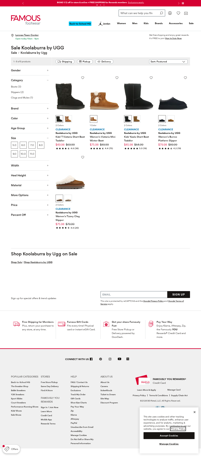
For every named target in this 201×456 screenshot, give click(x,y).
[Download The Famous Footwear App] (127, 359)
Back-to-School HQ (20, 382)
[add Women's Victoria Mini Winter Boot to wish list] (117, 78)
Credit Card (46, 415)
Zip (72, 410)
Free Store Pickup (49, 382)
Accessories (176, 23)
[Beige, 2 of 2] (68, 198)
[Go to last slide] (22, 3)
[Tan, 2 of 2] (68, 119)
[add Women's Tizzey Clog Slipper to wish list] (83, 157)
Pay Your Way (164, 321)
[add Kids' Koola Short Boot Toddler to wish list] (151, 78)
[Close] (194, 412)
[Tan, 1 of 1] (93, 119)
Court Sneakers (18, 402)
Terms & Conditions (158, 395)
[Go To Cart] (186, 13)
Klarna (74, 415)
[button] (135, 2)
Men (134, 23)
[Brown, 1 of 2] (59, 198)
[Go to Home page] (26, 20)
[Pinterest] (100, 360)
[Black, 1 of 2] (59, 119)
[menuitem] (80, 26)
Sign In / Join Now (49, 407)
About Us (104, 382)
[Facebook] (91, 360)
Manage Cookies (79, 435)
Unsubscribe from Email (82, 427)
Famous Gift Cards (77, 321)
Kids (146, 23)
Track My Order (78, 394)
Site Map (104, 398)
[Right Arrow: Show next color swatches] (82, 119)
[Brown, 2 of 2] (171, 119)
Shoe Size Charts (79, 402)
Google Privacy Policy (153, 301)
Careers (104, 386)
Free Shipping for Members (38, 321)
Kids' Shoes (16, 410)
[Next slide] (178, 3)
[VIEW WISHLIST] (178, 13)
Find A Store (47, 390)
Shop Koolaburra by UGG (38, 262)
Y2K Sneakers (17, 394)
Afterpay (75, 419)
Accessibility (76, 431)
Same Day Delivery (50, 386)
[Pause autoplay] (183, 3)
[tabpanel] (100, 2)
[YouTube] (119, 360)
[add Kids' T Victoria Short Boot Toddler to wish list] (83, 78)
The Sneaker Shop (19, 386)
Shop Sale (16, 262)
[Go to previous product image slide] (58, 89)
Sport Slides (16, 398)
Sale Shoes (16, 415)
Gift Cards (75, 398)
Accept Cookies (169, 435)
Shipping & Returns (80, 386)
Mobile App (46, 419)
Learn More (46, 411)
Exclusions (76, 390)
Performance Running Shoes (24, 406)
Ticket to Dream (108, 394)
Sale (191, 23)
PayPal (74, 423)
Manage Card (173, 389)
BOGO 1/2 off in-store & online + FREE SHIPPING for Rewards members (92, 2)
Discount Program (109, 402)
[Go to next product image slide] (82, 89)
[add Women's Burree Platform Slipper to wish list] (185, 78)
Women (121, 23)
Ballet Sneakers (18, 390)
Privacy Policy (139, 395)
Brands (159, 23)
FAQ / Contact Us (79, 382)
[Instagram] (110, 360)
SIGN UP (178, 294)
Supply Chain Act (179, 395)
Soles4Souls (106, 390)
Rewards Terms (48, 423)
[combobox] (142, 13)
